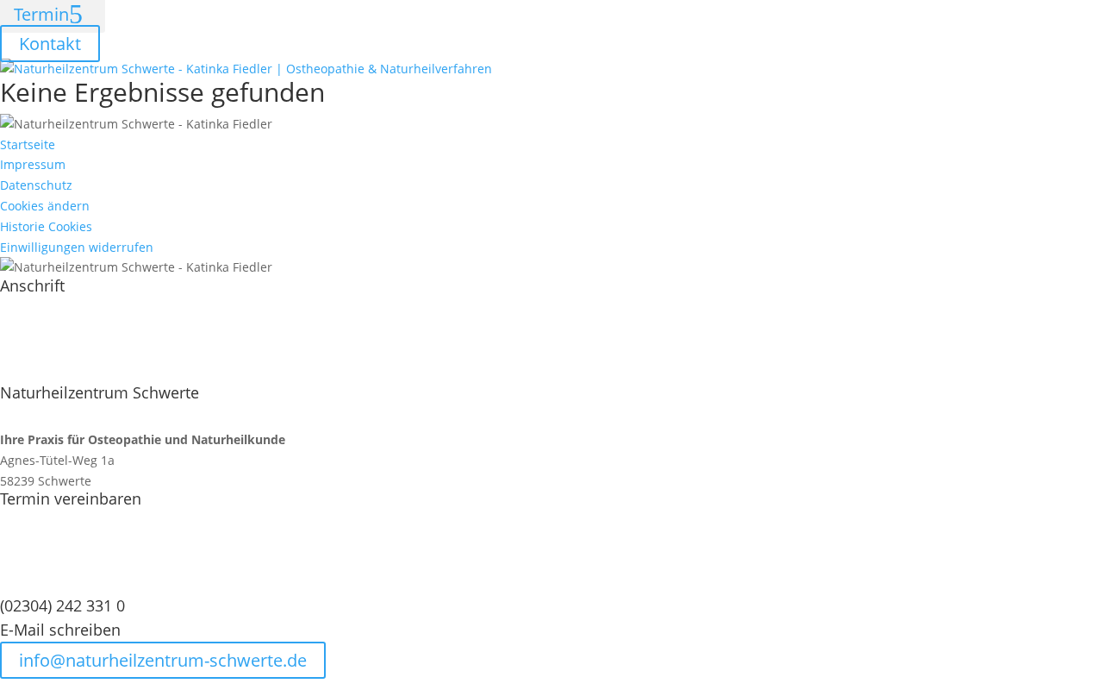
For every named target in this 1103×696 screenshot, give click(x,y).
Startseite (27, 144)
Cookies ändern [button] (45, 206)
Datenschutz (36, 185)
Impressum (32, 164)
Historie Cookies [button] (46, 226)
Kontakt (50, 43)
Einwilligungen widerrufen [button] (76, 247)
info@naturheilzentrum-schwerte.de (163, 660)
